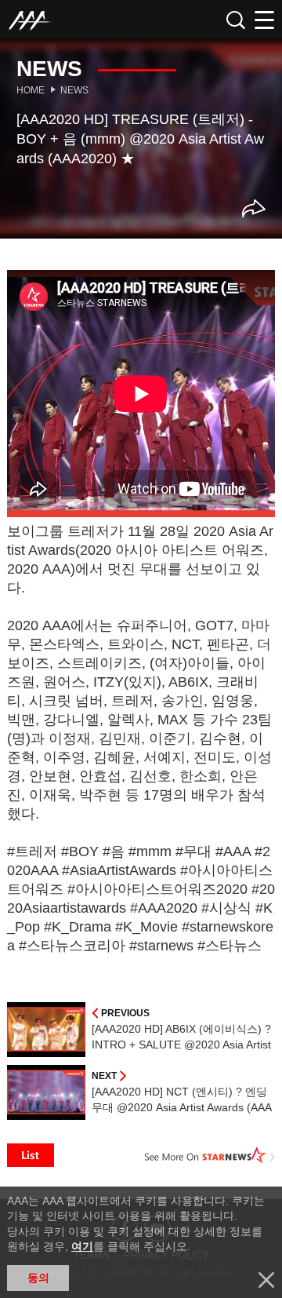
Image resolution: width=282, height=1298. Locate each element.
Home (30, 90)
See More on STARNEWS (210, 1155)
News (74, 90)
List (30, 1155)
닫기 (266, 1280)
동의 (38, 1277)
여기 (82, 1246)
